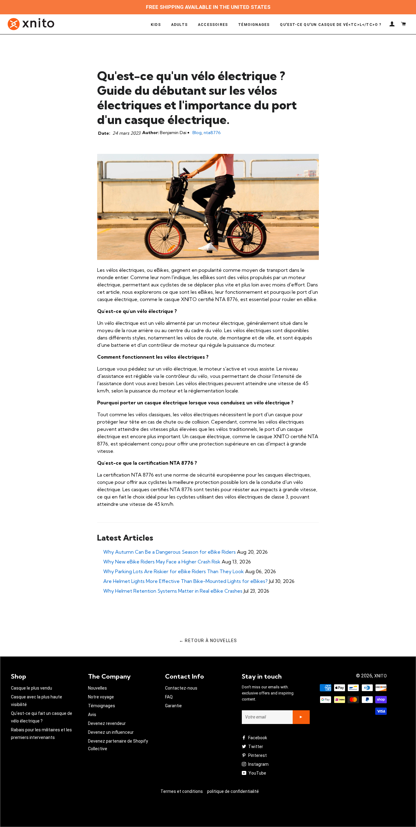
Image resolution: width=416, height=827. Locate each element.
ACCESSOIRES (213, 25)
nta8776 (212, 132)
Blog (197, 132)
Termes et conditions (181, 791)
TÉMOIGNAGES (254, 25)
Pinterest (257, 755)
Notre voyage (101, 696)
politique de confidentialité (233, 791)
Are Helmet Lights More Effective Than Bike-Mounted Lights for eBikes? (185, 581)
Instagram (258, 764)
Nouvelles (97, 688)
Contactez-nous (181, 688)
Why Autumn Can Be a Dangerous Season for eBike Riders (169, 552)
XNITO (380, 675)
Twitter (255, 746)
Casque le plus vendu (31, 688)
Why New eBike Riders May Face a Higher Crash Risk (161, 562)
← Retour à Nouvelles (208, 640)
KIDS (156, 25)
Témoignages (101, 705)
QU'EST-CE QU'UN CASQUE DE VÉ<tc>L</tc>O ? (330, 25)
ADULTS (179, 25)
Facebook (257, 737)
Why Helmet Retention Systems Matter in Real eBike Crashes (172, 591)
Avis (92, 714)
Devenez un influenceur (111, 732)
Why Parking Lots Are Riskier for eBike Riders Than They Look (173, 571)
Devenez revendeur (107, 723)
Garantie (173, 705)
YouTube (257, 773)
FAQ (169, 696)
